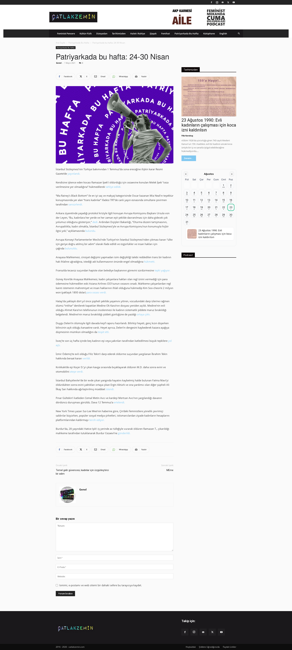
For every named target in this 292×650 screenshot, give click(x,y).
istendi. (110, 389)
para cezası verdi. (96, 292)
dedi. (95, 222)
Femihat (165, 33)
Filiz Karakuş (187, 135)
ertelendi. (119, 402)
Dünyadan (101, 33)
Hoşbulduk (191, 646)
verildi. (87, 358)
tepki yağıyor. (162, 270)
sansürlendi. (75, 204)
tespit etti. (103, 332)
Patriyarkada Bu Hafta (187, 33)
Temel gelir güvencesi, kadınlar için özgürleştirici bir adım (82, 472)
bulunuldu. (71, 248)
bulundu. (90, 230)
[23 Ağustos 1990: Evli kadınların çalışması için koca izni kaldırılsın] (208, 96)
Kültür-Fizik (86, 33)
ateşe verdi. (76, 371)
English (223, 33)
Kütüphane (209, 33)
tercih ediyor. (97, 420)
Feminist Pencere (66, 33)
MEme (169, 470)
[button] (239, 33)
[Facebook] (211, 2)
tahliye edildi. (113, 186)
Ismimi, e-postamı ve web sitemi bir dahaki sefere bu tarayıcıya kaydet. (100, 585)
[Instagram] (217, 2)
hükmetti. (149, 261)
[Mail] (222, 2)
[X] (228, 2)
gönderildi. (124, 433)
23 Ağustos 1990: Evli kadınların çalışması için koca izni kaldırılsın (208, 125)
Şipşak (153, 33)
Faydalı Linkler (229, 646)
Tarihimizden (119, 33)
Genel (59, 63)
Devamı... (188, 158)
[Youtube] (233, 2)
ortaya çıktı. (143, 314)
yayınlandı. (74, 173)
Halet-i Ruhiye (137, 33)
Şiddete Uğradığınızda (209, 646)
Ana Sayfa (60, 42)
